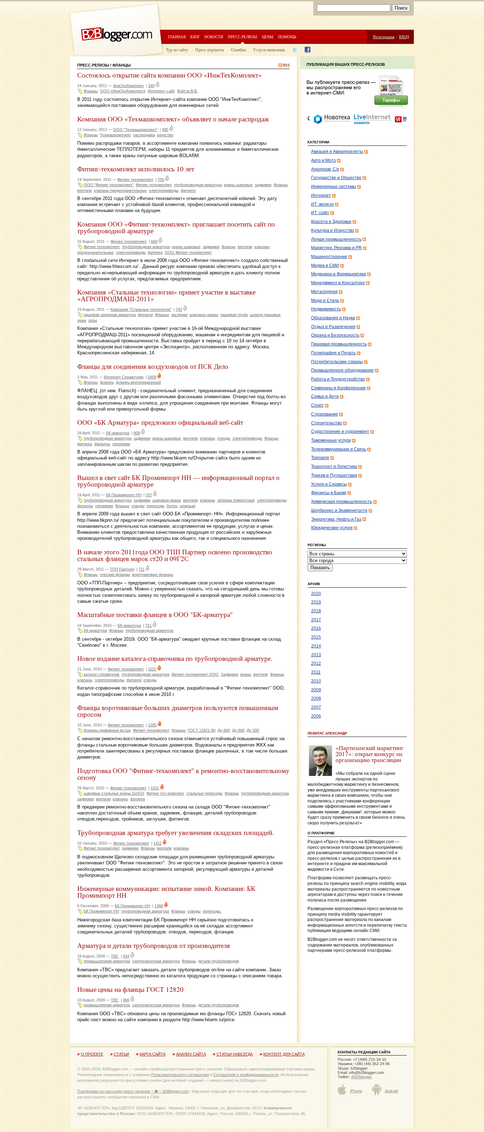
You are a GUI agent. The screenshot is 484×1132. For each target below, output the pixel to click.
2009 (316, 690)
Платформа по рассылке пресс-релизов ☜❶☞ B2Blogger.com (132, 1091)
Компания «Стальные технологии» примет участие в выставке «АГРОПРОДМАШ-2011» (166, 295)
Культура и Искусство (332, 230)
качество (165, 135)
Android (391, 1091)
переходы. (212, 911)
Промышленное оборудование (342, 370)
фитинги (188, 190)
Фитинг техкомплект (135, 179)
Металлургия (324, 292)
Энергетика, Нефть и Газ (336, 519)
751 (148, 625)
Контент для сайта (284, 1054)
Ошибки (238, 49)
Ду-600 (238, 730)
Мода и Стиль (325, 300)
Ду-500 (253, 730)
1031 (155, 788)
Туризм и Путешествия (334, 475)
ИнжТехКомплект (128, 86)
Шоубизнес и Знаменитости (339, 510)
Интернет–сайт (161, 91)
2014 (316, 646)
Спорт (317, 405)
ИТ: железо (322, 204)
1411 (157, 843)
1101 (152, 669)
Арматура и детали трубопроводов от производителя (153, 945)
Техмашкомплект (115, 135)
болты (172, 506)
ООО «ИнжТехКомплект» (123, 91)
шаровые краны (204, 315)
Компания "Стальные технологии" (141, 309)
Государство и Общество (336, 178)
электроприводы (164, 190)
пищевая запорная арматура (110, 315)
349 (151, 86)
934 (126, 956)
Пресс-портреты (209, 49)
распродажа (144, 135)
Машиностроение (329, 257)
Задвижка (229, 674)
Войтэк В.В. (187, 91)
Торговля (320, 458)
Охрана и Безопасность (335, 335)
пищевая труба (234, 315)
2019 (316, 602)
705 (161, 179)
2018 (316, 611)
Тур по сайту (177, 49)
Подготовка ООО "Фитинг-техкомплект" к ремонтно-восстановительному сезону (183, 774)
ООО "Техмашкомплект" (135, 129)
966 (126, 1000)
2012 (316, 663)
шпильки (187, 506)
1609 (152, 377)
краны (245, 674)
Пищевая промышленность (339, 344)
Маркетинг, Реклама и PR (336, 248)
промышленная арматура (107, 961)
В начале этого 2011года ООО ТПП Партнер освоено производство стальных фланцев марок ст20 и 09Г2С (174, 555)
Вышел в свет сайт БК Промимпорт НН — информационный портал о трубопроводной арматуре (178, 480)
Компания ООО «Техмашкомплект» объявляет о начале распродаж (173, 118)
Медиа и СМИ (325, 265)
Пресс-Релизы (93, 65)
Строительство (326, 423)
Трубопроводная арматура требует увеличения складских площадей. (175, 832)
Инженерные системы (333, 186)
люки (81, 320)
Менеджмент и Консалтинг (338, 283)
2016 (316, 628)
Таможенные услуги (331, 440)
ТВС (115, 956)
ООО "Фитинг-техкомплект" (109, 185)
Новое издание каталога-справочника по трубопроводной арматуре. (174, 658)
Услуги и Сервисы (329, 484)
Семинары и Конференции (338, 388)
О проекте (92, 1054)
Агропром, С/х (325, 169)
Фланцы (91, 91)
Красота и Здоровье (331, 221)
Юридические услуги (332, 528)
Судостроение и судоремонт (340, 431)
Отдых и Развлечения (333, 327)
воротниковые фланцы (152, 574)
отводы (223, 438)
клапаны (207, 438)
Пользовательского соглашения (180, 1075)
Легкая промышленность (336, 239)
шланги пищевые (265, 315)
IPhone (356, 1091)
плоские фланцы (115, 574)
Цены (268, 36)
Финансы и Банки (328, 493)
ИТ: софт (320, 213)
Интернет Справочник (123, 377)
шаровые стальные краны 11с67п (114, 793)
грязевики (121, 444)
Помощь (287, 36)
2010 (316, 681)
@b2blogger (361, 1077)
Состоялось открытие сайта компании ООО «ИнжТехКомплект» (169, 74)
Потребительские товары (337, 362)
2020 (316, 593)
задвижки (263, 185)
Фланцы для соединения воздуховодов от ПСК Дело (152, 366)
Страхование (324, 414)
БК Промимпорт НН (123, 495)
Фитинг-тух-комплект (165, 793)
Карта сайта (152, 1054)
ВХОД (404, 36)
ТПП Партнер (122, 569)
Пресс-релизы (242, 36)
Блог (195, 36)
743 (179, 309)
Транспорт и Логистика (334, 466)
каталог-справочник (101, 674)
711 (142, 569)
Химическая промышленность (341, 501)
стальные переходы (204, 793)
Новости (213, 36)
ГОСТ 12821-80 (201, 730)
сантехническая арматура (156, 961)
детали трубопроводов (218, 961)
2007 (316, 707)
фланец (107, 382)
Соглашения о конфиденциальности (245, 1075)
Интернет (321, 195)
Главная (177, 36)
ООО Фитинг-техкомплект (188, 252)
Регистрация (383, 36)
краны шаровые (238, 185)
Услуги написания (269, 49)
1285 (152, 725)
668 (154, 241)
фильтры (102, 444)
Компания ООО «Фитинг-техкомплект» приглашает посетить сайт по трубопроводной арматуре (176, 227)
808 (137, 433)
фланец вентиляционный (138, 382)
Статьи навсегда (234, 1054)
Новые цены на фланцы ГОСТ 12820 (130, 989)
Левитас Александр (327, 733)
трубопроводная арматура (198, 185)
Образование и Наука (333, 318)
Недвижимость (326, 309)
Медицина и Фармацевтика (338, 274)
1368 (158, 906)
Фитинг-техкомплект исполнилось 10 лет (135, 168)
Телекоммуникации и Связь (338, 449)
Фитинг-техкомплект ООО (195, 674)
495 (165, 129)
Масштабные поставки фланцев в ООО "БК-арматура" (155, 614)
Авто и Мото (323, 160)
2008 (316, 698)
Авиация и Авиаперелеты (337, 151)
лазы (92, 320)
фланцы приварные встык (107, 730)
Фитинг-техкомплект (151, 730)
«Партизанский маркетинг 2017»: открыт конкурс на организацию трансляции (370, 754)
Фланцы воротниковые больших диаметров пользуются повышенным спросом (177, 711)
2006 (316, 716)
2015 (316, 637)
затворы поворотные (236, 500)
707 (149, 495)
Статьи (121, 1054)
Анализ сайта (191, 1054)
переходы (155, 506)
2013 (316, 655)
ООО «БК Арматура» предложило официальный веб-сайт (160, 422)
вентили (84, 190)
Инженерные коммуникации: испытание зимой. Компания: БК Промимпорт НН (166, 891)
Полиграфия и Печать (333, 353)
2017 (316, 620)
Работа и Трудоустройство (338, 379)
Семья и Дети (325, 396)
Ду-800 (224, 730)
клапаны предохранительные (120, 190)
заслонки (179, 315)
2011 (316, 672)
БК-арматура (117, 433)
